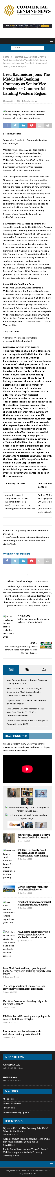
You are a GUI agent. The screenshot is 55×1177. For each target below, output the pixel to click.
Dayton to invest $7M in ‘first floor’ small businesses (33, 888)
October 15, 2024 (11, 1134)
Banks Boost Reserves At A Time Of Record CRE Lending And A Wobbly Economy (25, 1151)
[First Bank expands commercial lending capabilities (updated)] (9, 912)
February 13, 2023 (12, 1155)
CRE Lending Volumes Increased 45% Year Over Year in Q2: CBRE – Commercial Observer (25, 712)
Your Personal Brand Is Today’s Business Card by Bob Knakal (34, 836)
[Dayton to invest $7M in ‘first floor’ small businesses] (9, 889)
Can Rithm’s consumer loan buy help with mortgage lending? (25, 1002)
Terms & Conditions (12, 1103)
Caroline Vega (30, 101)
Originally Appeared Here (16, 553)
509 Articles (42, 581)
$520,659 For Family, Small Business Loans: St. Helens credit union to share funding (33, 853)
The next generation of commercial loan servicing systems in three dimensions (24, 987)
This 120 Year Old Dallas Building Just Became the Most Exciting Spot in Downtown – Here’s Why (25, 692)
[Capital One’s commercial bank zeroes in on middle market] (41, 793)
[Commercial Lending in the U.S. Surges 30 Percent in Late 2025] (27, 809)
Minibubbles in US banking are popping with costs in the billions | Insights (26, 1017)
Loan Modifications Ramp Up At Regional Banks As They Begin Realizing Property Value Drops (27, 971)
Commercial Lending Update (16, 1112)
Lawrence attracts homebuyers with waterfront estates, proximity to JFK (22, 1033)
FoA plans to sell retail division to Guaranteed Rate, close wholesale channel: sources (34, 934)
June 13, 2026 (25, 841)
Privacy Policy (9, 1107)
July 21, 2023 (10, 1007)
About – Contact (10, 1098)
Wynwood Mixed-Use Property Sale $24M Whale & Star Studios (25, 1130)
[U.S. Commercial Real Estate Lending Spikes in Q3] (27, 817)
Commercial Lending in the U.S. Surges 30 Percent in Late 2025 (27, 722)
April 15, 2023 (10, 1145)
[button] (50, 40)
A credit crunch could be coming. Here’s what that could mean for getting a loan (26, 1140)
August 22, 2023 (13, 101)
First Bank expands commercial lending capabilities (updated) (34, 903)
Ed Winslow (10, 1077)
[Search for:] (27, 47)
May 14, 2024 (10, 1037)
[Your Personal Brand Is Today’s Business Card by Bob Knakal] (13, 792)
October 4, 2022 (26, 859)
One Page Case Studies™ (35, 1172)
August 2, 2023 (11, 992)
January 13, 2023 (11, 1022)
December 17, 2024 (12, 977)
